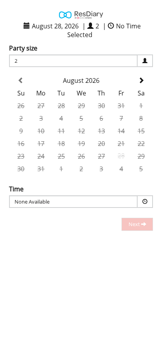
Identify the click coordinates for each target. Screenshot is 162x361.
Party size (23, 48)
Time (16, 189)
